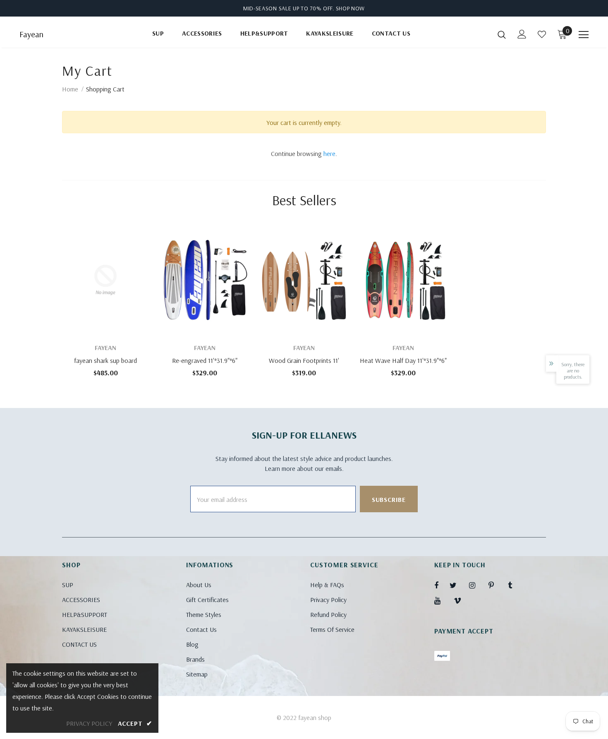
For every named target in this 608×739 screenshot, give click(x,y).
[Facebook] (441, 585)
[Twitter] (457, 585)
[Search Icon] (502, 34)
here (329, 153)
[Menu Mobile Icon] (584, 35)
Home (70, 89)
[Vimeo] (461, 600)
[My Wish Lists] (542, 34)
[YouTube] (441, 600)
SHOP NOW (350, 8)
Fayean (31, 34)
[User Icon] (522, 34)
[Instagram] (476, 585)
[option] (105, 303)
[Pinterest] (495, 585)
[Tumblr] (515, 585)
